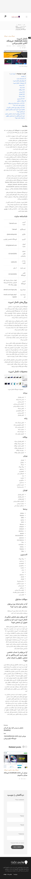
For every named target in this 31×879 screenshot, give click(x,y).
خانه (24, 24)
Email (22, 825)
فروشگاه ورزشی (23, 26)
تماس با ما (9, 874)
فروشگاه (19, 24)
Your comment (19, 799)
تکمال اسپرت (24, 130)
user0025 (19, 46)
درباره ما (15, 874)
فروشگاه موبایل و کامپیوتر (13, 770)
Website (21, 834)
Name (22, 816)
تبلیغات (4, 874)
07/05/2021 (23, 46)
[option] (15, 765)
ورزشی (10, 130)
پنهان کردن (12, 74)
